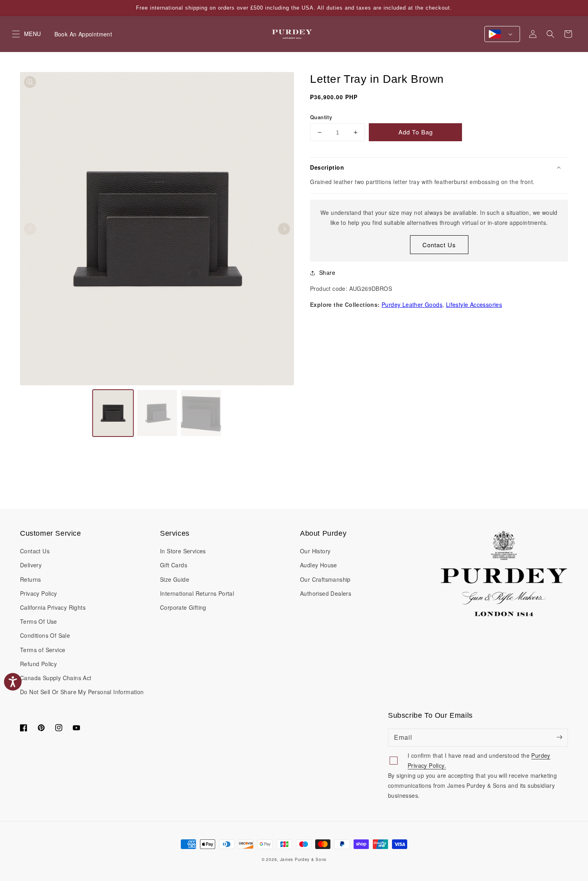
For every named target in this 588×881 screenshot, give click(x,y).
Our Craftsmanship (325, 579)
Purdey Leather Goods (412, 304)
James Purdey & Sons (303, 859)
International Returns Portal (197, 593)
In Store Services (183, 551)
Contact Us (439, 244)
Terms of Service (42, 650)
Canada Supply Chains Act (56, 678)
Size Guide (174, 579)
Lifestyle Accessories (474, 304)
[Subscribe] (559, 737)
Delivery (31, 565)
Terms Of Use (38, 621)
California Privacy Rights (53, 607)
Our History (315, 551)
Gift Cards (173, 565)
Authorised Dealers (325, 593)
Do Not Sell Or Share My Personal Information (82, 692)
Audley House (318, 565)
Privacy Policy (38, 593)
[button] (550, 34)
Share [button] (327, 272)
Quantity (321, 117)
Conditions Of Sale (45, 635)
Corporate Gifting (183, 607)
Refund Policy (38, 664)
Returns (30, 579)
